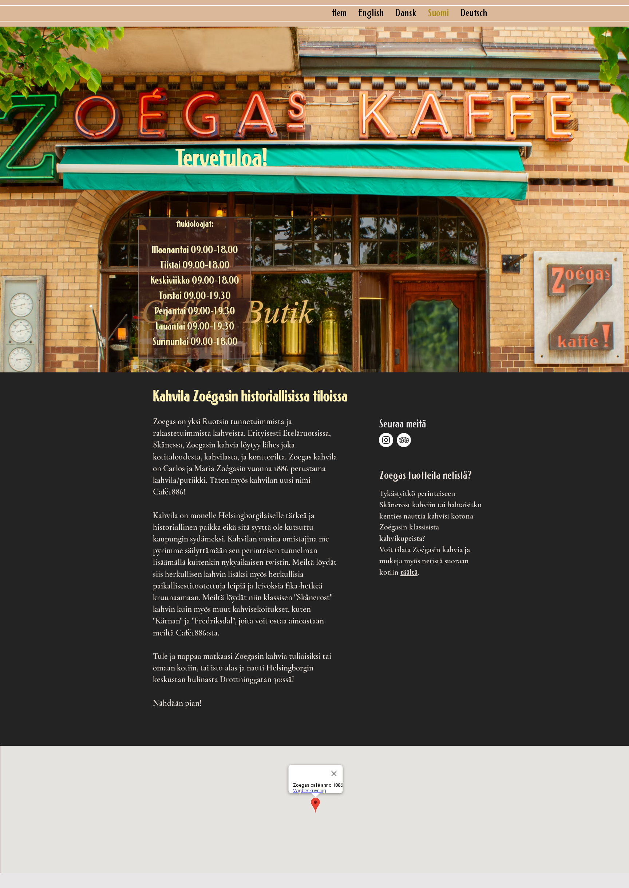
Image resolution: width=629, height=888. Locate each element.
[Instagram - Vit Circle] (386, 440)
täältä (409, 572)
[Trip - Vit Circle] (404, 440)
